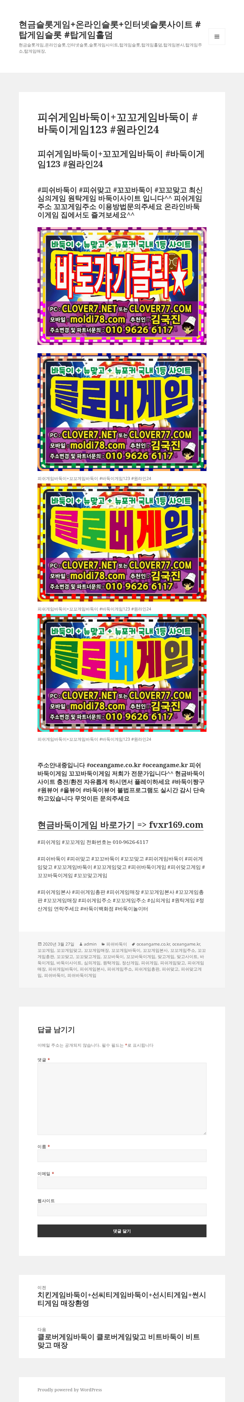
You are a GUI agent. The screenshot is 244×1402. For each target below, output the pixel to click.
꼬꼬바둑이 (113, 956)
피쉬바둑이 (116, 944)
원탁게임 (111, 962)
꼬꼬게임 (45, 950)
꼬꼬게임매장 (96, 950)
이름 (43, 1146)
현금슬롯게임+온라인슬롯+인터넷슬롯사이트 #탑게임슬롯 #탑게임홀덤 (110, 29)
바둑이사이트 (69, 962)
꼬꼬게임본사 (155, 950)
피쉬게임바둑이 (62, 969)
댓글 (43, 1059)
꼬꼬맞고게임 (88, 956)
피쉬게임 (149, 962)
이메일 (45, 1173)
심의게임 (92, 962)
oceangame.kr (186, 944)
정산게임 (130, 962)
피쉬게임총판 (146, 969)
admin (90, 944)
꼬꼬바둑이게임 (140, 956)
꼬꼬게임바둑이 (125, 950)
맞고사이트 (187, 956)
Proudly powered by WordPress (69, 1389)
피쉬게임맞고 (172, 962)
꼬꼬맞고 (65, 956)
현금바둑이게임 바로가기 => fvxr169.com (120, 824)
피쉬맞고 (170, 969)
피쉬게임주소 (119, 969)
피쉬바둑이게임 (81, 975)
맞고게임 (166, 956)
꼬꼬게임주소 (182, 950)
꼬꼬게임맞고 (69, 950)
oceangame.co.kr (153, 944)
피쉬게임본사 (92, 969)
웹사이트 (46, 1200)
